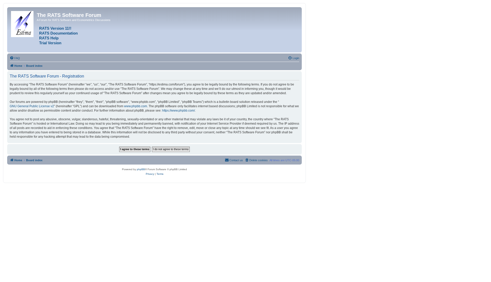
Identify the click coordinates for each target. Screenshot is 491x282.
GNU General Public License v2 (32, 106)
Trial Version (50, 43)
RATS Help (49, 38)
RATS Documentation (58, 33)
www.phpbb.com (135, 106)
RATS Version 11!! (55, 28)
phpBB (141, 169)
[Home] (22, 23)
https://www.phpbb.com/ (178, 110)
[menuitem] (15, 58)
